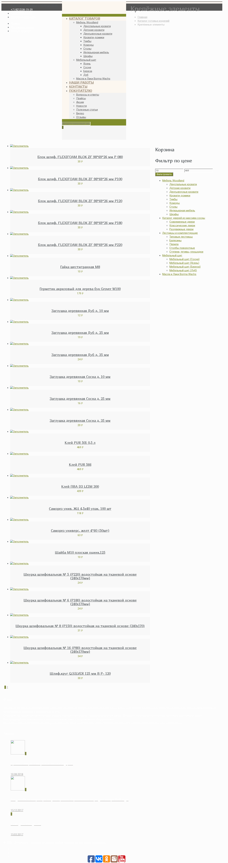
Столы (173, 206)
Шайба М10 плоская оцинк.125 (80, 552)
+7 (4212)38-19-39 (22, 9)
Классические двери (182, 225)
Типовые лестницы (181, 236)
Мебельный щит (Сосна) (184, 259)
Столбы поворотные (182, 248)
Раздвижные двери (181, 229)
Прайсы (15, 23)
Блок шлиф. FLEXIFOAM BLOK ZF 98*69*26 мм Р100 (80, 179)
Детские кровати (179, 188)
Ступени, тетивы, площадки (186, 251)
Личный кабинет (21, 31)
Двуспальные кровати (183, 184)
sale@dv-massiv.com (23, 17)
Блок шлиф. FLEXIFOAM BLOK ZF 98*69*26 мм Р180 (80, 223)
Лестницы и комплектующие (180, 233)
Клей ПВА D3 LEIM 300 (80, 486)
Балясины (175, 240)
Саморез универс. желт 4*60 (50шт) (80, 530)
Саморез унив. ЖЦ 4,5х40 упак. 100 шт (80, 509)
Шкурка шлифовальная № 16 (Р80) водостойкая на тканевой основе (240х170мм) (80, 650)
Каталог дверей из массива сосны (183, 218)
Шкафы (174, 214)
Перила (173, 244)
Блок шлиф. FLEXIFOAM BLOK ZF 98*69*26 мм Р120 (80, 201)
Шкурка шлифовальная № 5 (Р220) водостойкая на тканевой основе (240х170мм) (80, 576)
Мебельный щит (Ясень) (184, 263)
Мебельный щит (172, 255)
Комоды (174, 203)
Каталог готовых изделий (153, 20)
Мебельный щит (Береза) (185, 266)
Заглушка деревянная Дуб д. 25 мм (80, 333)
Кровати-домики (179, 195)
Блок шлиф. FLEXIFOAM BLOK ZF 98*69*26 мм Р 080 (80, 157)
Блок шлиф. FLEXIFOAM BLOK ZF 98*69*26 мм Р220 (80, 245)
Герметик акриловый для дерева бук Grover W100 (80, 289)
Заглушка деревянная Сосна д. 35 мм (80, 420)
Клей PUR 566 (80, 465)
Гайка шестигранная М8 (80, 267)
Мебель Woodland (173, 180)
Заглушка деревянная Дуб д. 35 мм (80, 355)
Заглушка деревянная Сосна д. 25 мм (80, 399)
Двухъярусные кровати (183, 191)
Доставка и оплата (22, 27)
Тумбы (173, 199)
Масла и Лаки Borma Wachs (179, 274)
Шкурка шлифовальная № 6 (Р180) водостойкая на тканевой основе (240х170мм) (80, 602)
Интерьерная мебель (182, 210)
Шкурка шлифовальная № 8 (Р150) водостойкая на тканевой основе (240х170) (80, 626)
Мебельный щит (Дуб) (183, 270)
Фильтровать (164, 174)
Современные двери (182, 221)
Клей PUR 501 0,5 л (80, 443)
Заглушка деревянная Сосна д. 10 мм (80, 377)
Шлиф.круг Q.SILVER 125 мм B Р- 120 (80, 673)
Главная (142, 17)
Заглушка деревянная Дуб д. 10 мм (80, 311)
